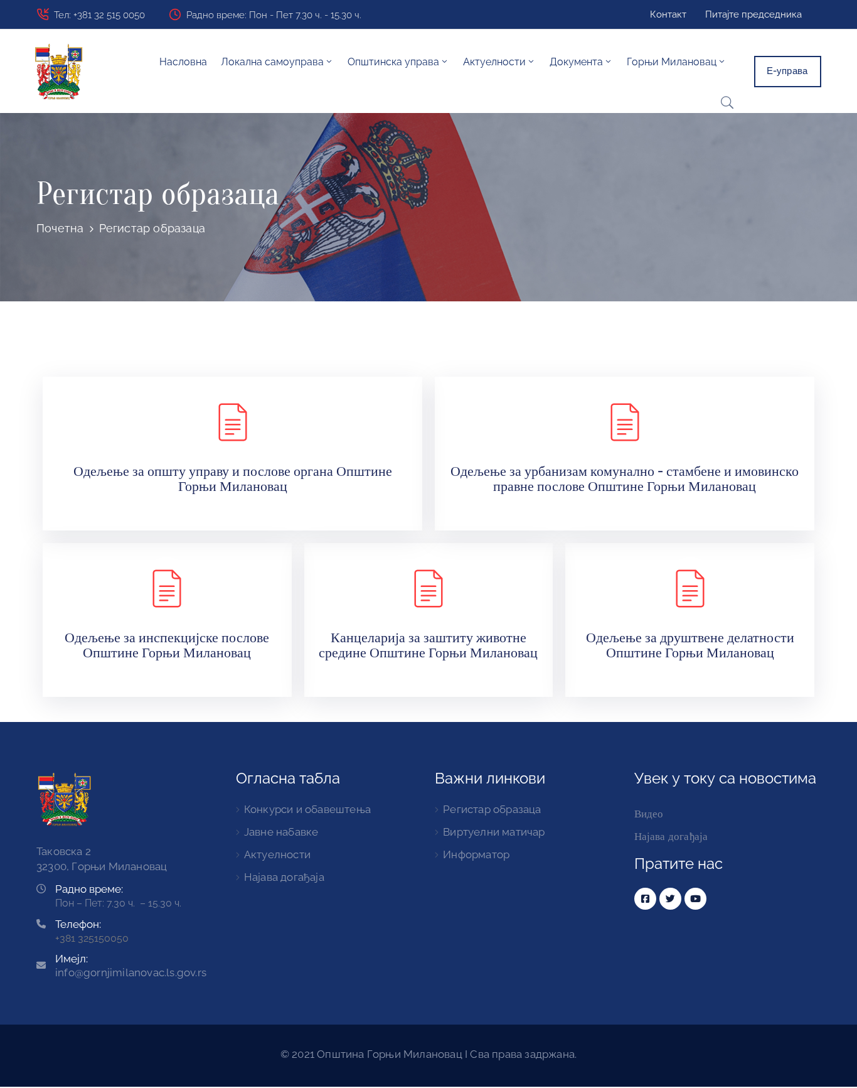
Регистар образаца (492, 809)
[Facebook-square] (645, 899)
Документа (576, 62)
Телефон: (78, 924)
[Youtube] (695, 899)
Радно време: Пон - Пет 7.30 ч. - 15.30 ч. (273, 15)
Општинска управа (393, 62)
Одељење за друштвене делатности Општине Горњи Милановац (690, 645)
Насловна (183, 62)
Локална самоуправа (272, 62)
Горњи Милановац (671, 62)
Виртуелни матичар (494, 832)
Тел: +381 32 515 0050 (99, 15)
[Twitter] (670, 899)
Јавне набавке (281, 832)
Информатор (476, 854)
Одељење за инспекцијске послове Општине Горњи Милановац (167, 645)
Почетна (59, 228)
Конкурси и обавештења (307, 809)
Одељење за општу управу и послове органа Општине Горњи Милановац (232, 479)
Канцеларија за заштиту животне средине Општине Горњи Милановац (428, 645)
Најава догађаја (284, 877)
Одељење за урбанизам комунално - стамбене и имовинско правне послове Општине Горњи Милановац (624, 479)
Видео (649, 813)
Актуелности (277, 854)
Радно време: (89, 889)
